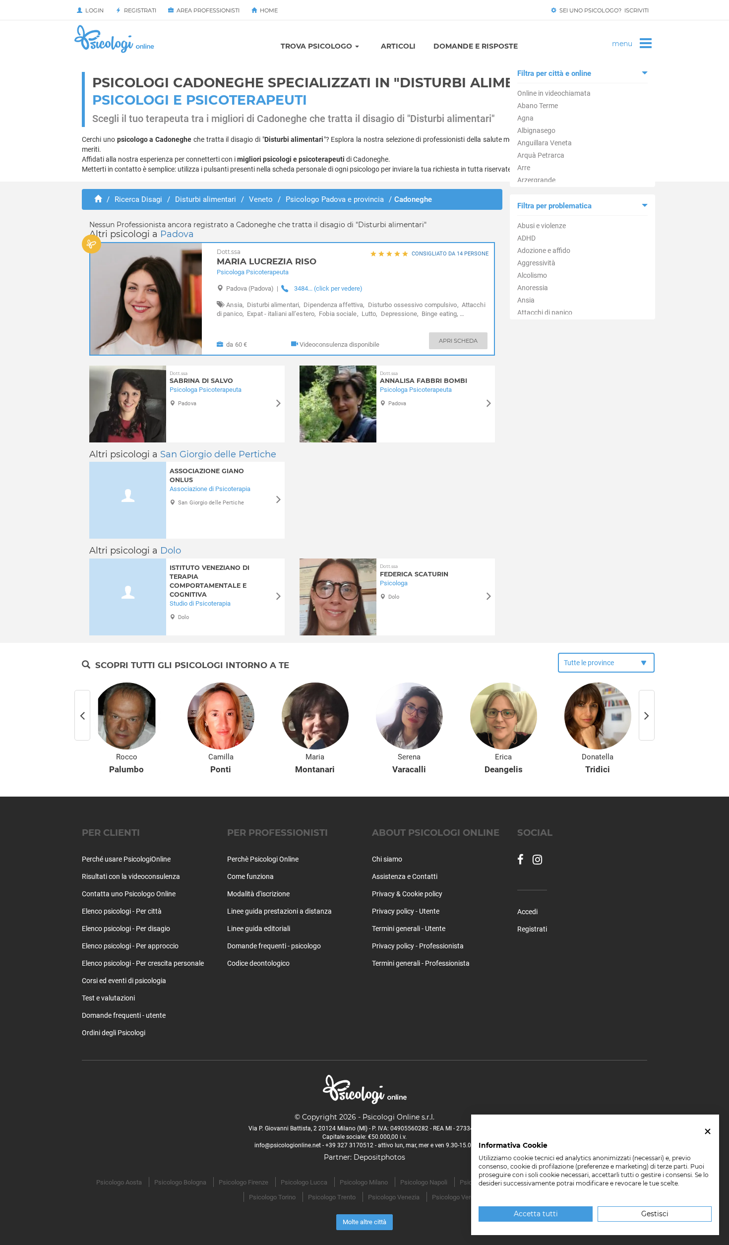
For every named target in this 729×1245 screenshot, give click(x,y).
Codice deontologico (258, 963)
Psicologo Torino (272, 1197)
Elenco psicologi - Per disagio (126, 929)
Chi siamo (387, 859)
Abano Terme (537, 106)
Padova (177, 234)
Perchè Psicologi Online (263, 859)
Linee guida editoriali (258, 929)
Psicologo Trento (332, 1197)
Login (93, 10)
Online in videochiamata (554, 93)
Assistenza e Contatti (404, 876)
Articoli (398, 46)
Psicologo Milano (364, 1182)
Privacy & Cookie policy (407, 894)
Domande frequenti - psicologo (274, 946)
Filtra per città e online (554, 73)
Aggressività (536, 263)
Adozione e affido (543, 250)
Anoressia (532, 288)
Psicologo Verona (456, 1197)
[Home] (98, 199)
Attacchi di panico (544, 312)
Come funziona (250, 876)
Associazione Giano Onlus (207, 475)
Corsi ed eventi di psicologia (124, 981)
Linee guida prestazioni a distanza (279, 911)
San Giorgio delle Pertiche (218, 454)
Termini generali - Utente (408, 929)
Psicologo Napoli (423, 1182)
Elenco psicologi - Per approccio (130, 946)
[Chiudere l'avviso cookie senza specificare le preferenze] (708, 1131)
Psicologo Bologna (180, 1182)
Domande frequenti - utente (124, 1015)
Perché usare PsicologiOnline (126, 859)
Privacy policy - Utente (405, 911)
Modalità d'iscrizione (258, 894)
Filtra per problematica (554, 205)
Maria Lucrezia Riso (266, 258)
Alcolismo (532, 275)
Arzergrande (536, 180)
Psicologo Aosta (119, 1182)
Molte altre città (364, 1222)
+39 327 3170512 (349, 1145)
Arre (523, 168)
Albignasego (536, 130)
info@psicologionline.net (287, 1145)
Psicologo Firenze (243, 1182)
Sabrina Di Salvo (201, 378)
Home (267, 10)
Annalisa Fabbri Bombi (423, 378)
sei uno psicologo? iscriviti (602, 10)
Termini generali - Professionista (421, 963)
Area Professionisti (207, 10)
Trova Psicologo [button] (317, 46)
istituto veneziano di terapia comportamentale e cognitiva (209, 581)
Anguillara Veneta (544, 143)
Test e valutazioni (108, 998)
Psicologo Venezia (394, 1197)
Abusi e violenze (541, 226)
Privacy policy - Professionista (418, 946)
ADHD (526, 238)
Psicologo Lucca (304, 1182)
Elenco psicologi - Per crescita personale (143, 963)
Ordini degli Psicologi (113, 1033)
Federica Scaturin (414, 570)
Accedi (527, 912)
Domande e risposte (475, 46)
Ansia (526, 300)
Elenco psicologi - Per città (122, 911)
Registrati (138, 10)
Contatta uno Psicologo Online (129, 894)
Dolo (170, 550)
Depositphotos (379, 1157)
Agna (525, 118)
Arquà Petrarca (540, 155)
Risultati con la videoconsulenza (131, 876)
